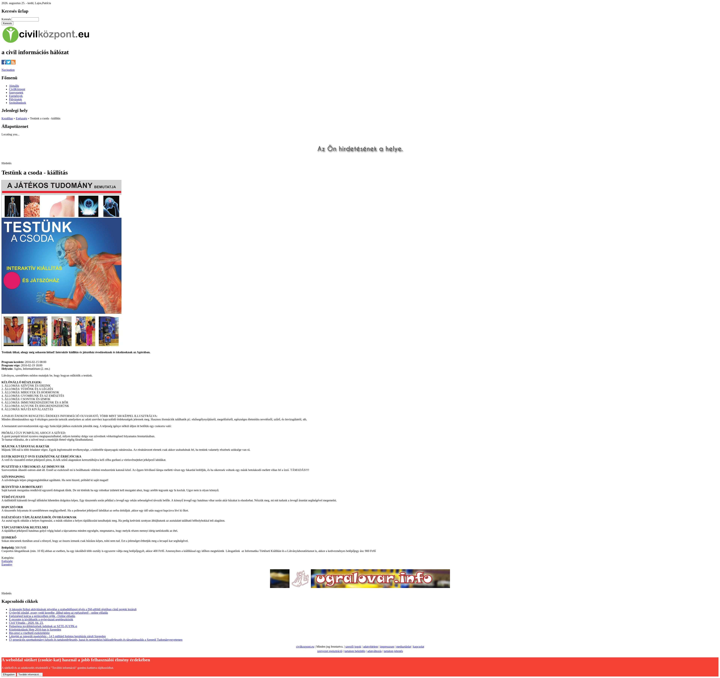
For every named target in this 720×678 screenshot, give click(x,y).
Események (16, 96)
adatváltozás (374, 651)
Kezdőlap (7, 118)
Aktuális (14, 85)
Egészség (21, 118)
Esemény (7, 564)
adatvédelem (370, 646)
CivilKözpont (17, 89)
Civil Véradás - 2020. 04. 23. (26, 622)
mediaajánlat (403, 646)
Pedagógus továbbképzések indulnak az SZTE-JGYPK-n (43, 626)
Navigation (8, 69)
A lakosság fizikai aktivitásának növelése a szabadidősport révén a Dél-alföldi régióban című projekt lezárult (72, 609)
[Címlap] (46, 43)
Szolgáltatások (17, 102)
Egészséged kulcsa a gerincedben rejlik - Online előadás (42, 616)
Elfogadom (9, 674)
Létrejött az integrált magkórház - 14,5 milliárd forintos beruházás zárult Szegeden (57, 636)
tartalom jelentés (393, 651)
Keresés (7, 19)
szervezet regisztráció (329, 651)
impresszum (387, 646)
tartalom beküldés (354, 651)
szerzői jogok (353, 646)
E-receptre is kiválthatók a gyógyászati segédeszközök (41, 619)
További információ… (29, 674)
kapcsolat (418, 646)
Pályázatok (15, 99)
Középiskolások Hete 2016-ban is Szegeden (35, 629)
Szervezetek (16, 92)
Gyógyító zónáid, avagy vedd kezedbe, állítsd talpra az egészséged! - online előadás (58, 612)
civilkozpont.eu (305, 646)
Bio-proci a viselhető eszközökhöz (29, 632)
